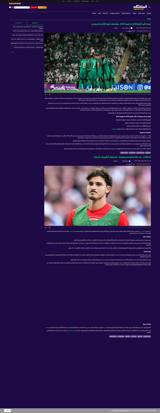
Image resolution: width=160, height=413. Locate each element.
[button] (80, 19)
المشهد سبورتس (85, 1)
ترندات (63, 1)
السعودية (114, 129)
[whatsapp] (129, 31)
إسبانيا (47, 327)
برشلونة (72, 231)
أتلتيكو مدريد (142, 231)
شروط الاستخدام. (115, 410)
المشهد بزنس (76, 1)
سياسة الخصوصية (124, 410)
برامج (92, 1)
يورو (85, 243)
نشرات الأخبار (41, 7)
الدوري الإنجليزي (71, 330)
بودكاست (69, 1)
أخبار (97, 1)
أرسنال (104, 327)
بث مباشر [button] (33, 7)
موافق (7, 410)
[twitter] (128, 31)
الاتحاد (146, 136)
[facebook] (126, 31)
